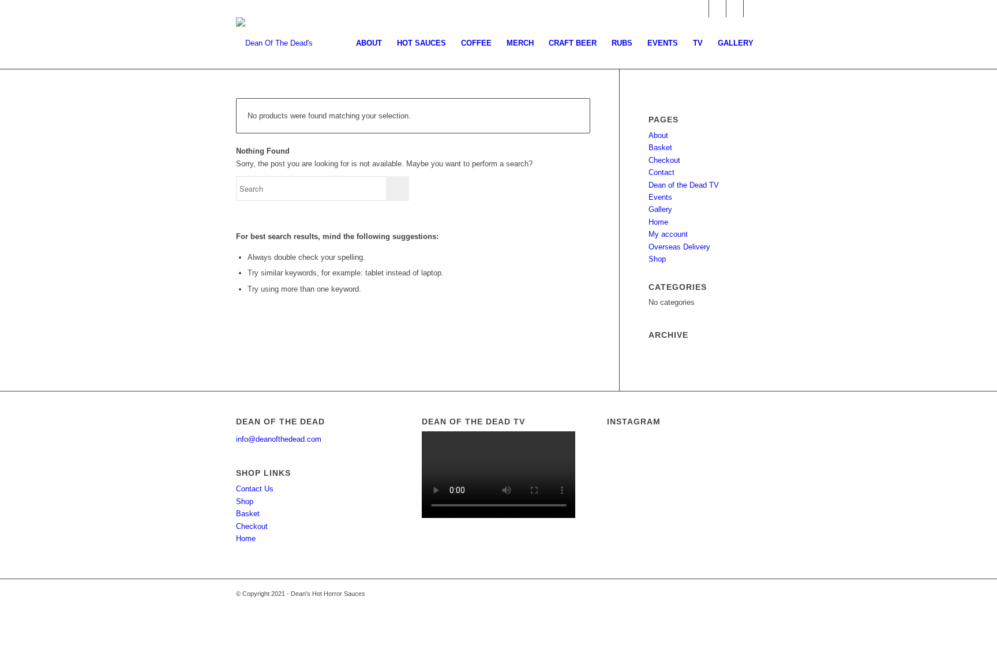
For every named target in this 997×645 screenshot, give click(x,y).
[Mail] (700, 8)
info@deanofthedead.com (278, 439)
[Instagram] (734, 8)
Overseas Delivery (679, 247)
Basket (660, 147)
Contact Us (254, 488)
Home (658, 222)
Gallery (660, 209)
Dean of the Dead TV (684, 185)
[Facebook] (717, 8)
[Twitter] (752, 8)
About (658, 135)
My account (668, 234)
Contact (661, 172)
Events (660, 197)
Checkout (664, 160)
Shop (657, 259)
